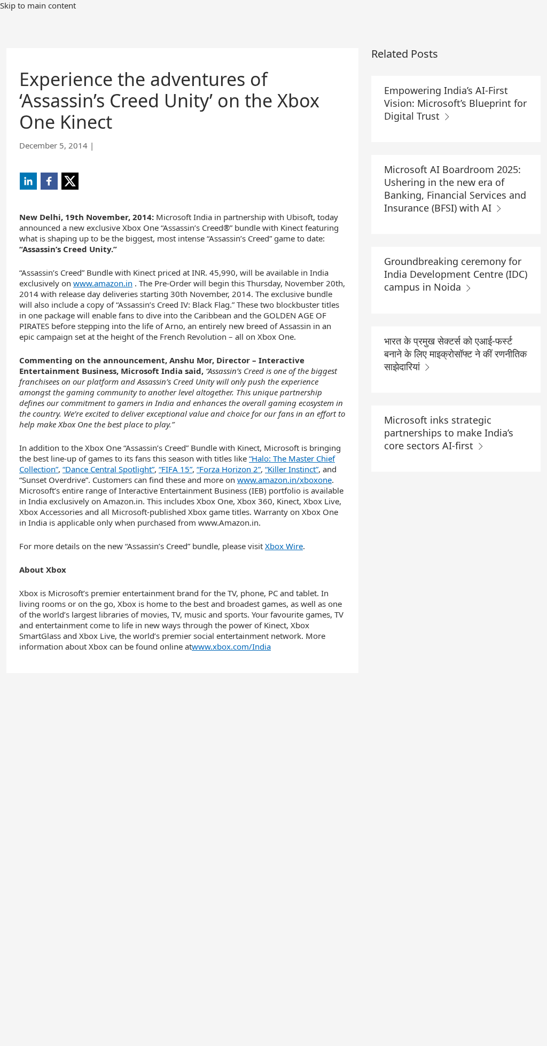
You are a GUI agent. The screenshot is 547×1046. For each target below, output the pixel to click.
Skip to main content (38, 5)
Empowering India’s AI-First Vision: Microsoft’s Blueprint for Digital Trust (455, 103)
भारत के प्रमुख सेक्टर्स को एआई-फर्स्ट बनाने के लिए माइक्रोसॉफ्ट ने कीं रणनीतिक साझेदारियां (455, 353)
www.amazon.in (102, 283)
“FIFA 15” (175, 469)
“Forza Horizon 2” (229, 469)
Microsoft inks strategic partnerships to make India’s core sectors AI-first (448, 432)
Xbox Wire (284, 546)
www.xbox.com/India (231, 646)
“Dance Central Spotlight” (108, 469)
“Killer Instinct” (291, 469)
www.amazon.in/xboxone (284, 479)
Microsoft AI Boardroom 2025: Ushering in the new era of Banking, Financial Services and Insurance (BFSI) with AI (455, 188)
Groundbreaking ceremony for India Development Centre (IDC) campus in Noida (455, 274)
